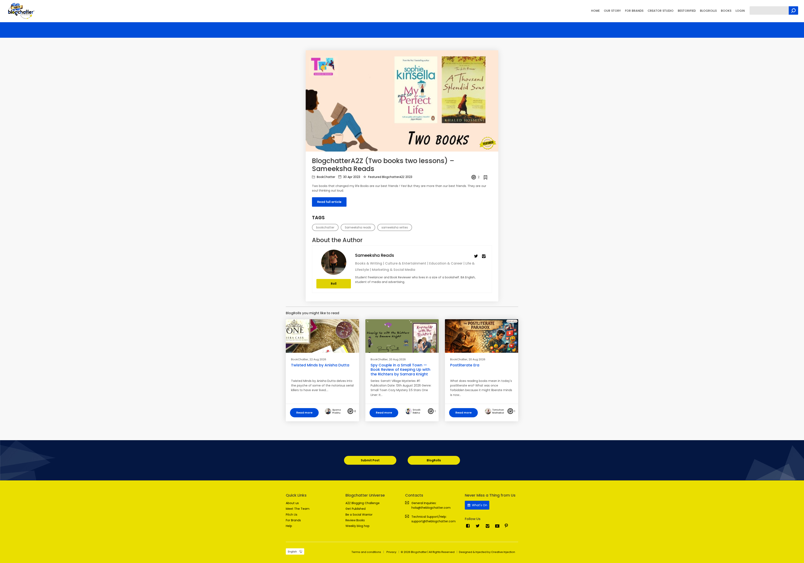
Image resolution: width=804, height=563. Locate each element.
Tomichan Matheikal (498, 411)
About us (292, 503)
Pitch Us (291, 514)
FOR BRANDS (634, 11)
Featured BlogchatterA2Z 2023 (389, 177)
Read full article (329, 202)
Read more (304, 413)
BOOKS (726, 11)
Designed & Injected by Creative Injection (487, 552)
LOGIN (740, 11)
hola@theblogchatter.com (431, 508)
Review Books (355, 520)
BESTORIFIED (687, 11)
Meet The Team (297, 509)
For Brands (293, 520)
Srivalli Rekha (416, 411)
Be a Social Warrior (358, 514)
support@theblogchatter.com (433, 521)
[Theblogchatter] (20, 11)
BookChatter (325, 177)
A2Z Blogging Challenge (362, 503)
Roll (333, 284)
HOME (595, 11)
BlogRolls (434, 460)
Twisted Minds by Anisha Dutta (320, 365)
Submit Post (370, 460)
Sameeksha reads (374, 255)
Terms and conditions (366, 552)
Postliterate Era (464, 365)
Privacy (391, 552)
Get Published (355, 509)
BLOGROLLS (708, 11)
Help (289, 526)
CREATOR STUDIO (661, 11)
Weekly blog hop (357, 526)
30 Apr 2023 (351, 177)
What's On (479, 505)
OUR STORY (612, 11)
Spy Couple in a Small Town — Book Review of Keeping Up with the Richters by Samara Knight (400, 369)
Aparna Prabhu (336, 411)
